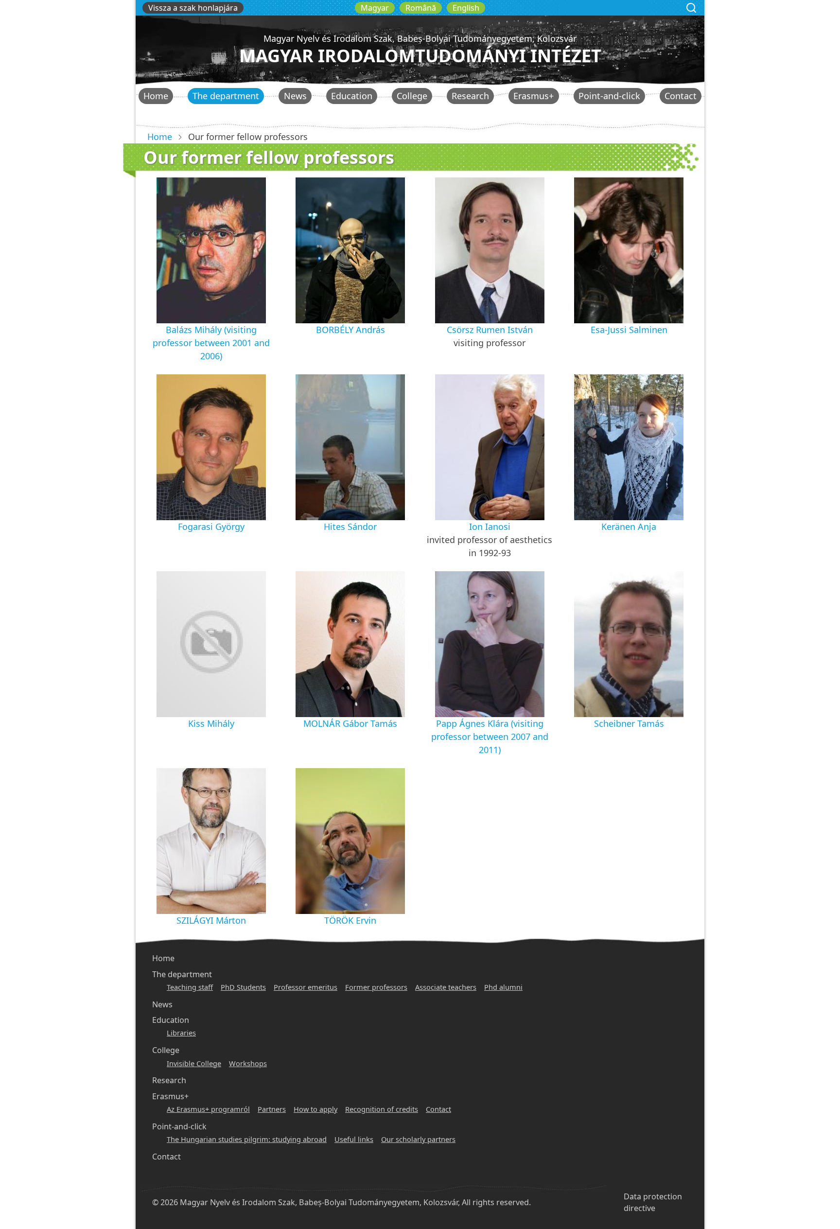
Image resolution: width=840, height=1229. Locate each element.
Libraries (181, 1032)
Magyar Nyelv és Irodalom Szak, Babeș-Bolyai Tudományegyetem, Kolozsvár (420, 38)
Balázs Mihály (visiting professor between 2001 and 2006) (211, 343)
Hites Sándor (350, 526)
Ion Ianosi (489, 526)
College (412, 96)
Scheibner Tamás (629, 723)
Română (420, 7)
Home (155, 96)
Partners (272, 1109)
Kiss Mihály (211, 723)
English (466, 7)
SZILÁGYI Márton (211, 920)
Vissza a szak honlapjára (193, 7)
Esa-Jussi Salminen (629, 329)
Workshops (248, 1063)
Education (351, 96)
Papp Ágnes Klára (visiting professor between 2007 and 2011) (489, 736)
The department (225, 96)
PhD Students (243, 987)
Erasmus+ (533, 96)
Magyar (375, 7)
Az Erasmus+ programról (208, 1109)
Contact (681, 96)
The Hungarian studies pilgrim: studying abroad (247, 1139)
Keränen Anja (628, 526)
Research (470, 96)
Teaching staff (190, 987)
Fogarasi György (211, 526)
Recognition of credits (381, 1109)
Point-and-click (609, 96)
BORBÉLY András (350, 329)
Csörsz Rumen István (490, 329)
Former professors (376, 987)
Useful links (353, 1139)
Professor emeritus (305, 987)
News (295, 96)
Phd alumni (503, 987)
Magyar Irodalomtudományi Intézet (420, 56)
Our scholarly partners (418, 1139)
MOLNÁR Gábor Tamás (350, 723)
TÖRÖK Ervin (350, 920)
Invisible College (194, 1063)
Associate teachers (445, 987)
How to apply (315, 1109)
